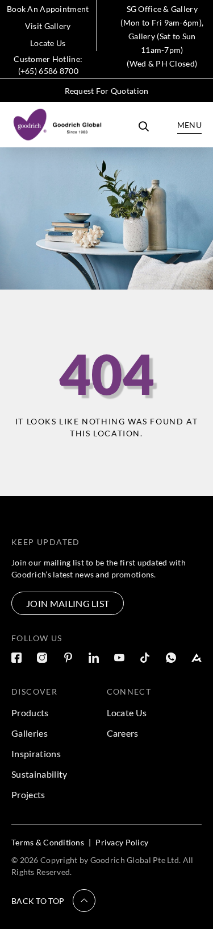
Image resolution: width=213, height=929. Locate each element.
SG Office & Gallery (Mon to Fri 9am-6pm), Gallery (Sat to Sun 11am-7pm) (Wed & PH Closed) (161, 36)
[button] (53, 900)
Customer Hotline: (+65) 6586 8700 (48, 65)
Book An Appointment (48, 9)
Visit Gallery (48, 26)
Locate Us (48, 43)
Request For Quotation (107, 91)
